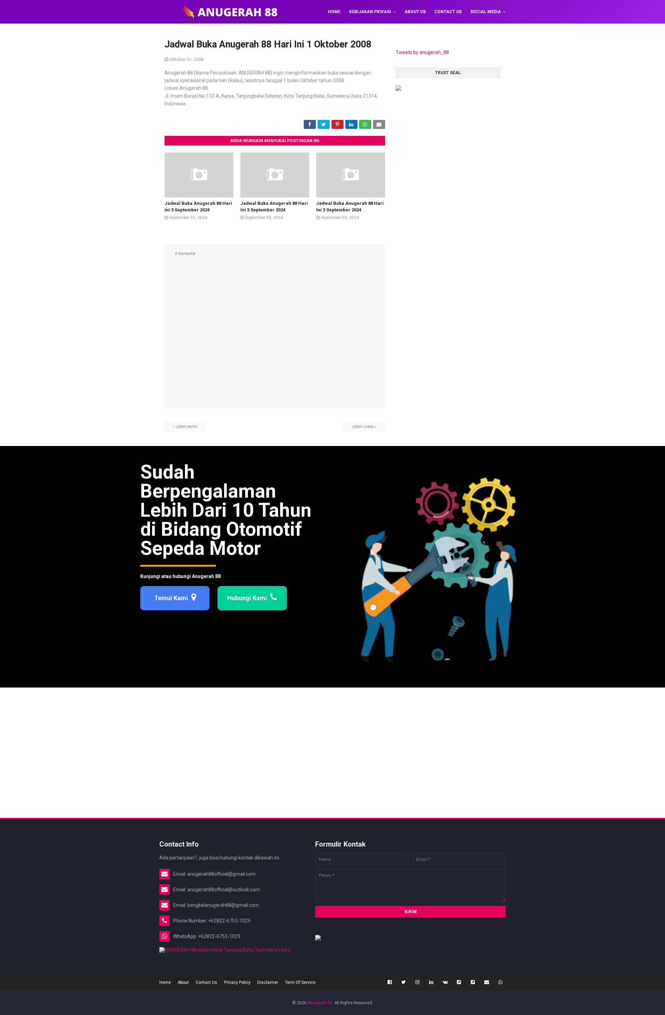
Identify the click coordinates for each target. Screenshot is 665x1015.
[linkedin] (431, 982)
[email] (486, 982)
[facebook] (389, 982)
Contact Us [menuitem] (448, 11)
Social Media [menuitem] (485, 11)
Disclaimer (267, 982)
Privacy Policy (237, 982)
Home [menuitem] (334, 11)
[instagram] (417, 982)
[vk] (445, 982)
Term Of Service (300, 982)
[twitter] (403, 982)
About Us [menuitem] (415, 11)
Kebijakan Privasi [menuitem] (370, 11)
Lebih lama (363, 427)
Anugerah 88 (320, 1002)
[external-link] (459, 982)
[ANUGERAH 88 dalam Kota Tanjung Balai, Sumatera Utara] (225, 950)
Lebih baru (186, 427)
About (183, 982)
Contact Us (206, 982)
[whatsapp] (500, 982)
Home (165, 982)
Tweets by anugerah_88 (422, 52)
